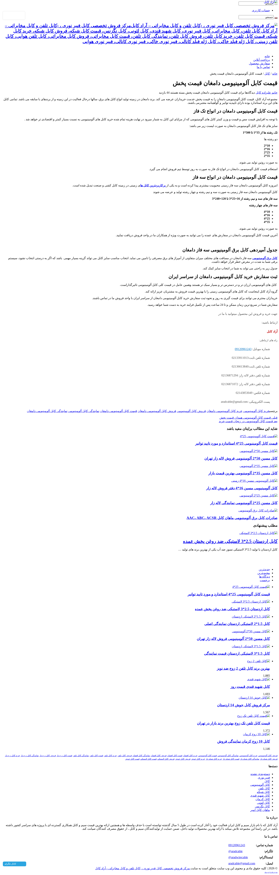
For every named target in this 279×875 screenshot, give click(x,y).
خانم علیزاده (269, 92)
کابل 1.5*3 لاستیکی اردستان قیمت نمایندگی (237, 653)
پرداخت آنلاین (261, 59)
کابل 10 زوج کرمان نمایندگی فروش (243, 741)
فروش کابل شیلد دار (268, 759)
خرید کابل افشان (190, 756)
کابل (267, 73)
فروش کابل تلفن (124, 756)
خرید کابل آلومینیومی (256, 411)
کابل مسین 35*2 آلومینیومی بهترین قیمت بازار (242, 473)
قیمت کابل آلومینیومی (207, 756)
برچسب (265, 580)
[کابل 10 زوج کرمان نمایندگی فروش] (256, 734)
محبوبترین (263, 573)
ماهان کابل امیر (260, 810)
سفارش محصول (259, 63)
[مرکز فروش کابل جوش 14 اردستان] (254, 697)
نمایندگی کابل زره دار (30, 756)
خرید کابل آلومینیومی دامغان (224, 411)
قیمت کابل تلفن (96, 756)
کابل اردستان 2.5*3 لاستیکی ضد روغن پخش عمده (230, 541)
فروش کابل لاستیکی (165, 759)
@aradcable (235, 851)
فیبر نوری (264, 777)
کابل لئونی (263, 802)
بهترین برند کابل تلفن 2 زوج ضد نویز (243, 668)
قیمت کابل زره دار (64, 756)
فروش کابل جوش (182, 759)
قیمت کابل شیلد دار (231, 759)
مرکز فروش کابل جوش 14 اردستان (243, 705)
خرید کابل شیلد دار (214, 759)
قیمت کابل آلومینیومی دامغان (118, 411)
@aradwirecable (238, 857)
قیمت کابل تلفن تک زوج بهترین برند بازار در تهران (233, 723)
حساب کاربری (261, 10)
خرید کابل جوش (198, 759)
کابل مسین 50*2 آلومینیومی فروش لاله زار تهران (240, 458)
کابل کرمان (262, 799)
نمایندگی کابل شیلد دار (249, 759)
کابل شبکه (263, 792)
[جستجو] (275, 4)
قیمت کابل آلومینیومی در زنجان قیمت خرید (248, 421)
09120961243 (243, 349)
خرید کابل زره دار (12, 756)
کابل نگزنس (262, 806)
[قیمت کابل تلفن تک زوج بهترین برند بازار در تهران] (253, 715)
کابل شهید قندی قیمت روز (250, 687)
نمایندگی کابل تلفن (81, 756)
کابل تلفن (264, 788)
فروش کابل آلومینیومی (191, 411)
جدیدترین (264, 569)
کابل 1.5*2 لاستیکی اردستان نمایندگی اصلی (237, 624)
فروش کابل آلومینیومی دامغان (157, 411)
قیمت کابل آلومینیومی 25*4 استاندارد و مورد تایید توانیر (236, 443)
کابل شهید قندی (260, 795)
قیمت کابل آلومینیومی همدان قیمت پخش (248, 417)
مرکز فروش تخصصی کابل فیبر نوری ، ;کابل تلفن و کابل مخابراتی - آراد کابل (143, 868)
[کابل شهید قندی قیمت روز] (258, 679)
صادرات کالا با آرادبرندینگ (271, 872)
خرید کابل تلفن (110, 756)
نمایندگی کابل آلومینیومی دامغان (47, 411)
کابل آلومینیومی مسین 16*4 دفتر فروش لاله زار (241, 488)
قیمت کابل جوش (132, 759)
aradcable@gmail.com (241, 863)
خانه (267, 56)
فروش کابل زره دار (47, 756)
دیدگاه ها (264, 576)
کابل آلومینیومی (260, 784)
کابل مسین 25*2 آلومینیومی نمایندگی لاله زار (243, 503)
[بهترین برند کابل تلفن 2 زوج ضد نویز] (258, 661)
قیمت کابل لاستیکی (148, 759)
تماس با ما (263, 67)
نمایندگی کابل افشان (141, 756)
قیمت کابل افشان (174, 756)
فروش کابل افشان (158, 756)
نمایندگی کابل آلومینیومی (83, 411)
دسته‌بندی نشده (260, 774)
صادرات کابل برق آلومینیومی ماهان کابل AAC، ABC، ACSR (232, 518)
